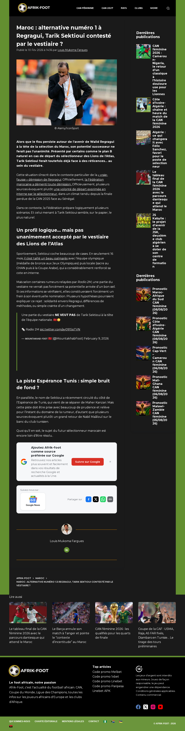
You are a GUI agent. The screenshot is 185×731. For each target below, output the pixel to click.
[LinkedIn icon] (66, 550)
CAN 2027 (107, 8)
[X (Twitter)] (145, 707)
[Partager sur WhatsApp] (103, 499)
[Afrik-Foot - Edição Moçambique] (121, 721)
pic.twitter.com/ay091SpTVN (60, 329)
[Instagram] (153, 707)
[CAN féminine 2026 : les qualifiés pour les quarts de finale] (114, 612)
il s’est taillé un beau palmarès (46, 258)
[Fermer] (110, 462)
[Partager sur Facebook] (88, 499)
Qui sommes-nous (19, 721)
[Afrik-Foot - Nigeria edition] (105, 721)
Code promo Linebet (107, 681)
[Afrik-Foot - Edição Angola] (11, 726)
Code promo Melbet (107, 672)
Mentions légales (73, 721)
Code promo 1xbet (105, 676)
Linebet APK (101, 691)
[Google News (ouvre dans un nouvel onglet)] (33, 501)
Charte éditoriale (46, 721)
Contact (94, 721)
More (154, 8)
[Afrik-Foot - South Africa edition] (113, 721)
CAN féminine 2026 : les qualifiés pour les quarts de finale (112, 633)
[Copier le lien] (110, 499)
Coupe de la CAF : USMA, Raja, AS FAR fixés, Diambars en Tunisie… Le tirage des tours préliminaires (156, 637)
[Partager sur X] (96, 499)
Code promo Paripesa (108, 686)
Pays (124, 8)
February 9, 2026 (96, 338)
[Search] (168, 8)
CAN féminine (85, 8)
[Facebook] (138, 707)
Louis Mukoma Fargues (72, 50)
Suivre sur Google (87, 461)
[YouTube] (160, 707)
